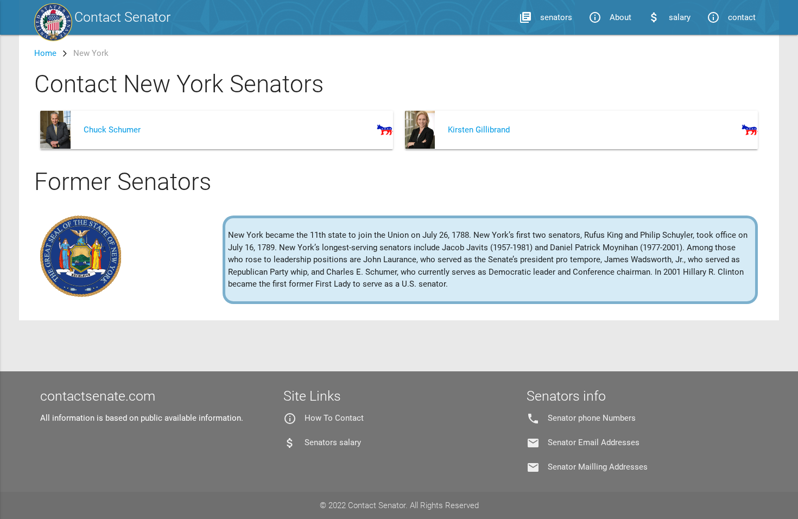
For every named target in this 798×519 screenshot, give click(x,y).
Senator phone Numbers (592, 418)
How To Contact (334, 418)
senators (545, 17)
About (609, 17)
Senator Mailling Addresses (598, 467)
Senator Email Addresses (593, 442)
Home (45, 53)
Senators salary (333, 442)
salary (669, 17)
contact (731, 17)
